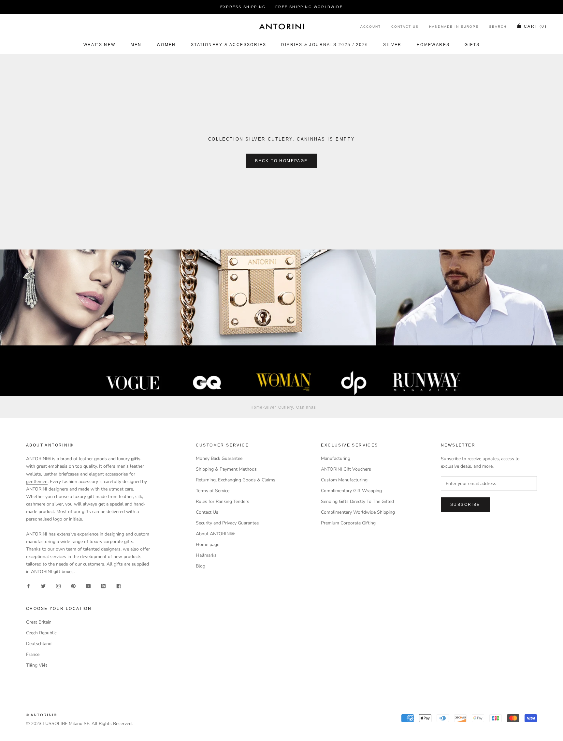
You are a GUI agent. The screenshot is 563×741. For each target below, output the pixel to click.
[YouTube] (88, 585)
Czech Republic (41, 633)
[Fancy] (118, 585)
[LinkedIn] (103, 585)
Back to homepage (281, 161)
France (32, 654)
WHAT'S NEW (99, 44)
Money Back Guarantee (219, 458)
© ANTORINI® (41, 715)
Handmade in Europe (454, 27)
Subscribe (465, 504)
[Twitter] (43, 585)
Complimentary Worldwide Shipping (358, 512)
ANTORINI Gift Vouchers (346, 469)
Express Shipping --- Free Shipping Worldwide (281, 7)
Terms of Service (212, 491)
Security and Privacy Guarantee (227, 523)
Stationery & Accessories (229, 44)
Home (257, 407)
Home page (207, 544)
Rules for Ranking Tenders (222, 501)
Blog (200, 566)
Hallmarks (206, 555)
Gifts (472, 44)
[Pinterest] (73, 585)
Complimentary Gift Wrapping (351, 491)
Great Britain (38, 622)
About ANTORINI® (215, 534)
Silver (392, 44)
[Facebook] (28, 585)
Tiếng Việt (36, 665)
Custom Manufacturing (344, 480)
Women (166, 44)
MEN (136, 44)
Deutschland (38, 644)
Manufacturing (335, 458)
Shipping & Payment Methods (226, 469)
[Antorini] (281, 26)
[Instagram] (58, 585)
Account (370, 27)
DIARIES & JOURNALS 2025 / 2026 (324, 44)
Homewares (433, 44)
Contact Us (405, 27)
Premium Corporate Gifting (348, 523)
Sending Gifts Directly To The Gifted (357, 501)
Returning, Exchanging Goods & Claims (235, 480)
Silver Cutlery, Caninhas (290, 407)
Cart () (535, 26)
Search (498, 27)
